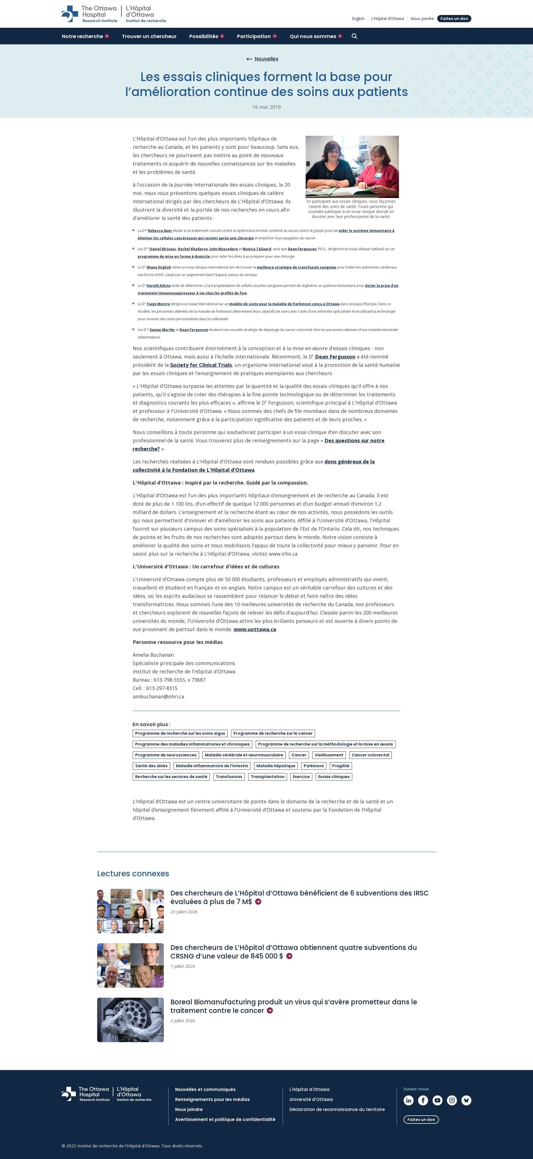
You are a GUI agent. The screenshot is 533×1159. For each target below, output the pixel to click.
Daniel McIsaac (163, 249)
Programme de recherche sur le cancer (273, 733)
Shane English (159, 267)
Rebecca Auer (160, 230)
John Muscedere (224, 249)
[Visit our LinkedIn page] (409, 1100)
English (358, 18)
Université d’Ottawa (311, 1099)
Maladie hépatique (276, 766)
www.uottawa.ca (255, 629)
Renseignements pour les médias (212, 1099)
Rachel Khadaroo (193, 249)
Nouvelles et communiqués (205, 1089)
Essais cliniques (334, 776)
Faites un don (454, 18)
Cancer (298, 755)
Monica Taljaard (257, 249)
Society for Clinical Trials (201, 365)
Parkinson (314, 766)
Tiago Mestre (158, 304)
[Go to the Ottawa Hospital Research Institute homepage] (114, 14)
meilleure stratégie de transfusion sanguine (296, 267)
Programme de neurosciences (166, 755)
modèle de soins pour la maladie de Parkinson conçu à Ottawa (284, 304)
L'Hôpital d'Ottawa (310, 1089)
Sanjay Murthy (162, 329)
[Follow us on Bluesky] (466, 1100)
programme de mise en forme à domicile (174, 256)
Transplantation (268, 776)
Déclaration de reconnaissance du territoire (337, 1109)
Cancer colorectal (370, 755)
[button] (85, 36)
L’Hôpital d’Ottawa (387, 18)
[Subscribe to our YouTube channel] (438, 1100)
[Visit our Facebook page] (423, 1100)
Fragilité (341, 766)
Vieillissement (329, 755)
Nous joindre (422, 18)
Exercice (301, 776)
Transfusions (229, 776)
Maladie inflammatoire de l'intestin (212, 766)
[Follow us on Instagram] (452, 1100)
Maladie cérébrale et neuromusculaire (244, 755)
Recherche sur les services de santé (171, 776)
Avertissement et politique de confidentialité (225, 1119)
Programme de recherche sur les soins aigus (180, 733)
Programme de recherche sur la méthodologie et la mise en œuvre (325, 744)
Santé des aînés (151, 766)
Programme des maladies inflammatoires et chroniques (192, 744)
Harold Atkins (159, 285)
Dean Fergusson (302, 249)
